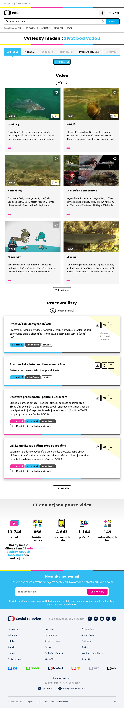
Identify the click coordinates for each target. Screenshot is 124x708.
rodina (21, 27)
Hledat (112, 21)
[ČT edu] (11, 14)
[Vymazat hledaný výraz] (103, 21)
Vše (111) (12, 51)
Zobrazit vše (62, 290)
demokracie (59, 27)
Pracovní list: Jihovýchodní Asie (31, 324)
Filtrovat (64, 61)
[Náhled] (104, 325)
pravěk (70, 27)
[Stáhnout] (98, 325)
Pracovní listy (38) (89, 51)
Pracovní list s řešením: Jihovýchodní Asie (37, 364)
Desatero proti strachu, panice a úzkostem (38, 397)
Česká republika (44, 27)
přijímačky (30, 27)
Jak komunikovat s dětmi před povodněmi (38, 445)
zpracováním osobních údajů (62, 603)
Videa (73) (30, 51)
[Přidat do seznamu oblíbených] (56, 93)
